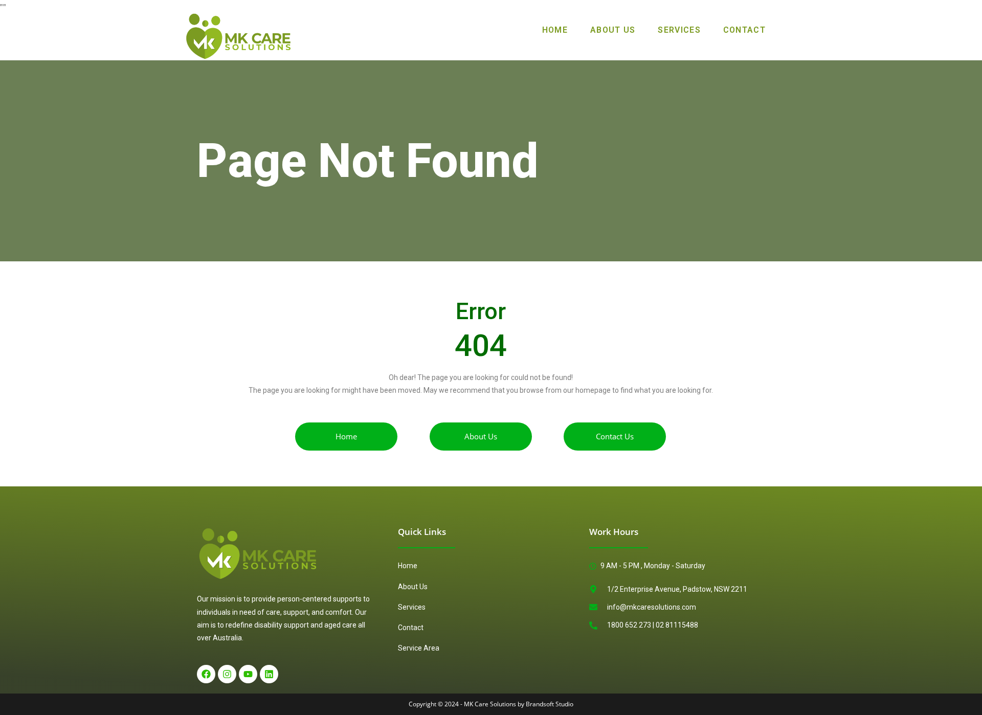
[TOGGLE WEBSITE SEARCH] (791, 30)
